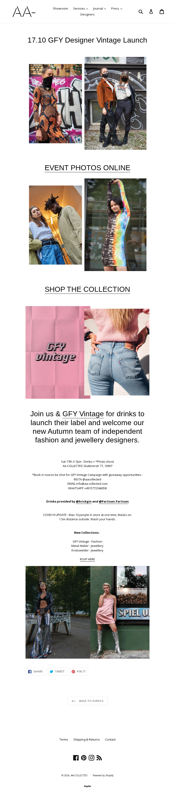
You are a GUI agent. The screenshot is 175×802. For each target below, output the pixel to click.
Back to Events (90, 701)
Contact (110, 739)
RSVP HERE (87, 559)
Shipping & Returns (86, 739)
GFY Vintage (83, 414)
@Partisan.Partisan (114, 501)
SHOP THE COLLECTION (87, 289)
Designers (87, 14)
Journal (100, 8)
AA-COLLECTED (79, 775)
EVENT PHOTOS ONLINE (87, 168)
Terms (63, 739)
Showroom (60, 8)
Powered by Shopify (103, 775)
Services (81, 8)
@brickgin (84, 501)
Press (117, 8)
